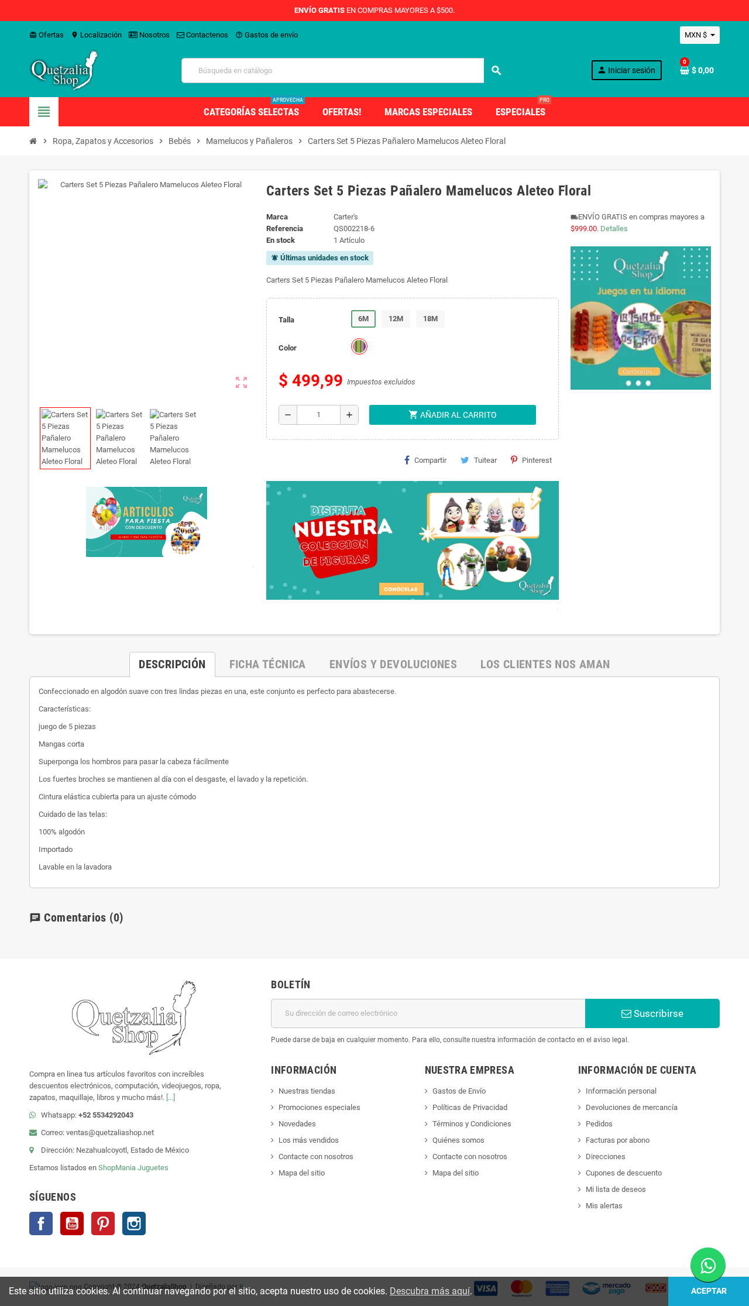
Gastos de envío (266, 34)
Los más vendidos (309, 1140)
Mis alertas (604, 1205)
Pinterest (537, 460)
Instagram (134, 1223)
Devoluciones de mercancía (632, 1107)
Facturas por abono (618, 1140)
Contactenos (206, 34)
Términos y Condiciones (471, 1123)
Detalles (614, 228)
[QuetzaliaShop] (64, 70)
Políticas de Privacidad (469, 1107)
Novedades (297, 1123)
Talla (286, 319)
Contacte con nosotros (316, 1156)
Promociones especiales (319, 1107)
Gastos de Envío (459, 1091)
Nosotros (154, 34)
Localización (96, 34)
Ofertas (46, 34)
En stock (280, 240)
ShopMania (117, 1167)
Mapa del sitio (302, 1172)
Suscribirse (657, 1013)
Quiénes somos (458, 1140)
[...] (170, 1097)
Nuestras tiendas (307, 1091)
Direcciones (606, 1156)
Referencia (284, 228)
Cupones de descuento (624, 1172)
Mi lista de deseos (616, 1189)
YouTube (72, 1223)
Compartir (430, 460)
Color (288, 347)
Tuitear (485, 460)
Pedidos (599, 1123)
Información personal (621, 1091)
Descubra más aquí (430, 1291)
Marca (277, 216)
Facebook (41, 1223)
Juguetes (153, 1167)
